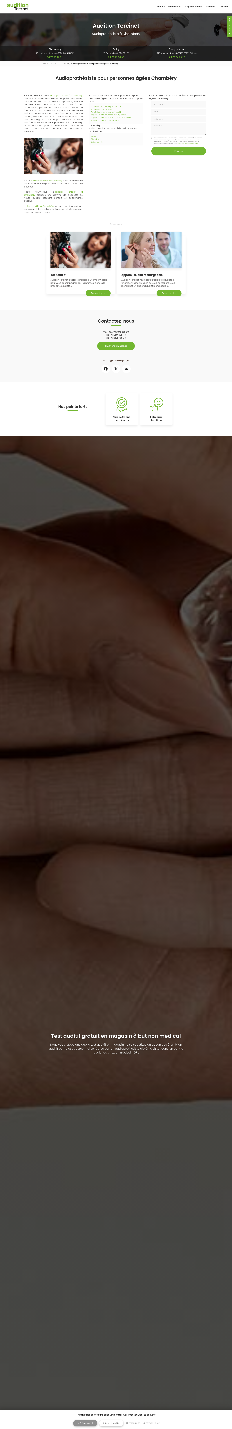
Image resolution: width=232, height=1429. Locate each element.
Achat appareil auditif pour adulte (106, 106)
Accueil (161, 6)
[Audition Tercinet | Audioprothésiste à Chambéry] (18, 6)
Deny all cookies (112, 1423)
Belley (93, 136)
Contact (223, 6)
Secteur (54, 63)
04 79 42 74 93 (116, 57)
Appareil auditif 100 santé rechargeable (108, 115)
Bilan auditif (174, 6)
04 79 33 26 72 (55, 57)
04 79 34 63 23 (177, 57)
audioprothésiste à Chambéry (66, 95)
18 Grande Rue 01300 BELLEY (116, 53)
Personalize (134, 1423)
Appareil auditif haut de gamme (105, 120)
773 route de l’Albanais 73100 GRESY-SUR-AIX (177, 53)
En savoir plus (98, 293)
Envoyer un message (116, 345)
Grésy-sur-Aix (97, 142)
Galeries (210, 6)
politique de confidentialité (188, 144)
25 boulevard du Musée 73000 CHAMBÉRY (55, 53)
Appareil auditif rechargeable (142, 275)
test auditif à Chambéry (40, 206)
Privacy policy (153, 1423)
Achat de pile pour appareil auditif (106, 112)
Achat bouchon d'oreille (101, 109)
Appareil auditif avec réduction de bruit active (111, 117)
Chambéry (65, 63)
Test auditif (58, 275)
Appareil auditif (193, 6)
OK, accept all (86, 1423)
